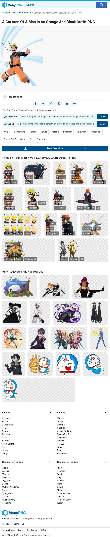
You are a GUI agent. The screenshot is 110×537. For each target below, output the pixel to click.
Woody (60, 503)
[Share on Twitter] (43, 103)
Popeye (60, 480)
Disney (5, 490)
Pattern (55, 132)
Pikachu (60, 441)
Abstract (33, 208)
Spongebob (7, 493)
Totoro (5, 496)
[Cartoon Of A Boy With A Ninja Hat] (37, 199)
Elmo (59, 490)
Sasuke (5, 441)
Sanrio (60, 487)
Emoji (59, 474)
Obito (22, 139)
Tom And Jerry (64, 500)
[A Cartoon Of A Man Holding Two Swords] (54, 287)
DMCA (43, 530)
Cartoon (9, 177)
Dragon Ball (96, 132)
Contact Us (19, 524)
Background (19, 132)
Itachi (27, 233)
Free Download (55, 148)
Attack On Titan (64, 431)
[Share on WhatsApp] (59, 103)
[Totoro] (19, 287)
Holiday (86, 233)
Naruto (44, 132)
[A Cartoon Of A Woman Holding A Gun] (13, 338)
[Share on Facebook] (36, 103)
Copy (102, 117)
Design (33, 132)
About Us (6, 524)
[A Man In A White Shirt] (40, 312)
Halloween (81, 132)
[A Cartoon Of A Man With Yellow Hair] (21, 224)
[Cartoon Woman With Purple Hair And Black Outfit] (90, 287)
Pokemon (67, 132)
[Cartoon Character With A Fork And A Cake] (40, 364)
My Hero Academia (10, 487)
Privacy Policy (8, 530)
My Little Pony (8, 500)
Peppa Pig (6, 503)
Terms (21, 530)
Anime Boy (62, 453)
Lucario (5, 471)
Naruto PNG (23, 13)
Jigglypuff (6, 480)
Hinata (5, 450)
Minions (60, 496)
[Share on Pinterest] (51, 103)
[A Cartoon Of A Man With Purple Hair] (38, 338)
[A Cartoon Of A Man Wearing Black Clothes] (99, 312)
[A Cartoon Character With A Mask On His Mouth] (28, 250)
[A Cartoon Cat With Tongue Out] (68, 364)
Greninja (6, 477)
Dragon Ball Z (10, 139)
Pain (4, 447)
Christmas (42, 139)
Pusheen (61, 471)
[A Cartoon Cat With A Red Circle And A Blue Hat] (38, 389)
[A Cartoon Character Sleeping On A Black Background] (96, 364)
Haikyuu (60, 444)
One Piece (61, 428)
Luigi (59, 477)
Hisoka (5, 468)
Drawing (61, 425)
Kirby (59, 468)
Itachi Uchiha (8, 444)
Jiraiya (60, 421)
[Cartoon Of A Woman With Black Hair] (36, 173)
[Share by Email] (66, 103)
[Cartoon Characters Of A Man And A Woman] (83, 250)
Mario (59, 484)
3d (31, 139)
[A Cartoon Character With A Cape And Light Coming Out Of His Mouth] (94, 224)
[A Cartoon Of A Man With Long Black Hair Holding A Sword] (14, 312)
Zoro (59, 450)
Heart (4, 428)
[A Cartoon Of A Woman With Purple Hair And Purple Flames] (69, 312)
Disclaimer (32, 530)
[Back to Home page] (12, 5)
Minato (60, 418)
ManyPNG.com (9, 13)
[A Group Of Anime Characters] (68, 338)
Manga (29, 182)
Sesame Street (64, 493)
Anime (7, 132)
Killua (59, 447)
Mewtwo (6, 474)
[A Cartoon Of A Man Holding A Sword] (99, 338)
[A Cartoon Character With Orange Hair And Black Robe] (91, 199)
